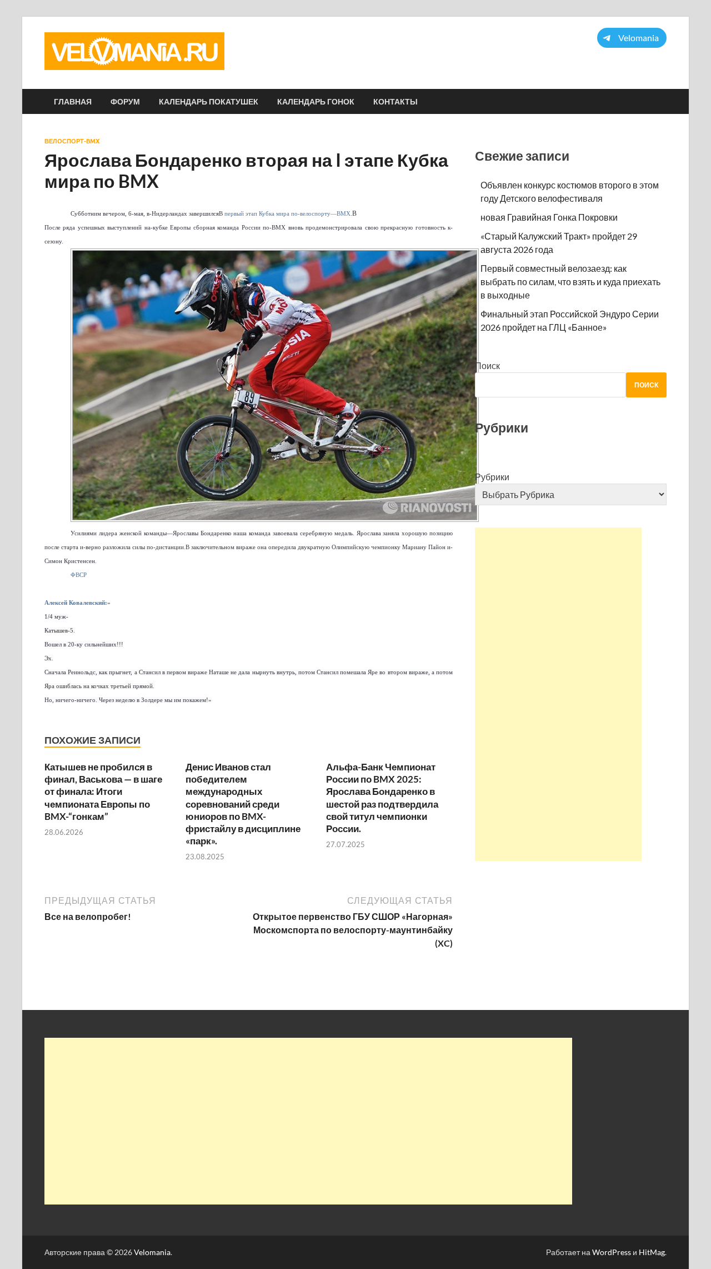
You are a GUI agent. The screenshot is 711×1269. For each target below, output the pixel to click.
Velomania (152, 1252)
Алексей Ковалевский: (75, 603)
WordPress (611, 1252)
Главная (73, 101)
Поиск (487, 365)
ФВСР (79, 575)
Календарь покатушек (208, 101)
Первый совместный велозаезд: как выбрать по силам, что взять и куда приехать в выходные (570, 281)
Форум (125, 101)
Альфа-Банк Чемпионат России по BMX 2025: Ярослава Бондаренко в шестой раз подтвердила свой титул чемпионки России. (382, 797)
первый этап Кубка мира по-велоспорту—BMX (287, 214)
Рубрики (492, 476)
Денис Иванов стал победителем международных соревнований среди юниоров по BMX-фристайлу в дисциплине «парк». (243, 804)
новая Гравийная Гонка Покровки (549, 217)
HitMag (652, 1252)
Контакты (395, 101)
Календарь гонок (315, 101)
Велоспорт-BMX (71, 141)
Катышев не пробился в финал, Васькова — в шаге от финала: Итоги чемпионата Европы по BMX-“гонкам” (103, 791)
